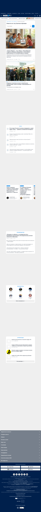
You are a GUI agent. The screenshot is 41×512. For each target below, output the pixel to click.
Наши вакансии (4, 450)
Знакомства (14, 13)
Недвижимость (3, 13)
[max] (22, 474)
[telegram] (14, 474)
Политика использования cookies (20, 493)
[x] (24, 474)
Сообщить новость (5, 434)
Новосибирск (9, 21)
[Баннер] (30, 18)
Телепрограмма (28, 13)
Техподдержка (4, 452)
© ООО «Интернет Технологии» (20, 505)
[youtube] (27, 474)
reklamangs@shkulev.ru (34, 486)
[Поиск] (35, 15)
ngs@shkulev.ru (25, 483)
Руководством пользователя (20, 489)
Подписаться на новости (6, 431)
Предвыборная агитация (6, 455)
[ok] (19, 474)
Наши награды (4, 447)
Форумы (22, 13)
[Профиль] (40, 15)
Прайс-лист (3, 442)
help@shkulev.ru (18, 484)
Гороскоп (36, 13)
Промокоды (9, 13)
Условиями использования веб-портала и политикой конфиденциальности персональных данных (20, 490)
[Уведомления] (37, 15)
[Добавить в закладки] (33, 59)
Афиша (33, 13)
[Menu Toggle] (1, 15)
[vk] (17, 474)
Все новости (14, 21)
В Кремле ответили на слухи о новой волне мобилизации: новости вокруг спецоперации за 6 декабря (19, 84)
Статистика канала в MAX (6, 457)
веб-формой (28, 484)
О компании (3, 444)
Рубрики (2, 437)
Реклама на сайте (4, 439)
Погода (19, 13)
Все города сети (4, 460)
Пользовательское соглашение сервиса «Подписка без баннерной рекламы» (21, 496)
